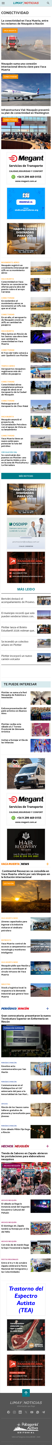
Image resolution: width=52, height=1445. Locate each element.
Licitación (9, 883)
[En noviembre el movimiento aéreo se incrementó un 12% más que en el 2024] (41, 298)
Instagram (14, 1413)
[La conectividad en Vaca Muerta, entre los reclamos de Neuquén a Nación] (26, 28)
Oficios (4, 1104)
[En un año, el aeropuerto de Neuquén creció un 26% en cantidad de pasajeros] (41, 314)
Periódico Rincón (9, 1063)
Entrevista (6, 940)
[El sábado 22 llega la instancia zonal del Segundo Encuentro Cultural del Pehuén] (41, 1200)
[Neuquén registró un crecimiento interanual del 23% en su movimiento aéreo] (41, 262)
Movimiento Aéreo (10, 262)
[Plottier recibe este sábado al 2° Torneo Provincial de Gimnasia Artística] (41, 724)
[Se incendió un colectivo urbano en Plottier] (44, 639)
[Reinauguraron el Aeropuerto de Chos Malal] (41, 400)
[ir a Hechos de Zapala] (15, 1146)
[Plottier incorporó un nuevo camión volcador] (44, 654)
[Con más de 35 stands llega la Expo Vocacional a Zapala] (41, 1241)
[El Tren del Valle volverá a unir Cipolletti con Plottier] (41, 350)
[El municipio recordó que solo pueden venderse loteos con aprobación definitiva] (44, 611)
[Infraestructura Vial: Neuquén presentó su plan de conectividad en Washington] (26, 117)
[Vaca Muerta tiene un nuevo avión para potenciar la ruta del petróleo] (41, 435)
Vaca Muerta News (9, 918)
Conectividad (10, 76)
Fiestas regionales (9, 1259)
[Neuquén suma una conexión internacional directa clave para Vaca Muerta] (26, 74)
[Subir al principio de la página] (26, 1393)
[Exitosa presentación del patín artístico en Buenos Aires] (41, 708)
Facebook (8, 1413)
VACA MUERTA (10, 30)
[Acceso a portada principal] (26, 3)
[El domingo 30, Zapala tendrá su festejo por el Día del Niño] (41, 1222)
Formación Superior (13, 1028)
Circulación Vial (9, 452)
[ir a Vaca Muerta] (15, 864)
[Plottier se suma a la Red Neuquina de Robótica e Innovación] (41, 692)
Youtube (31, 1413)
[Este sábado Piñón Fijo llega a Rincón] (41, 1126)
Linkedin (20, 1413)
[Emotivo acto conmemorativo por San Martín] (41, 1063)
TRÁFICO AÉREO (8, 366)
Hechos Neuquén (12, 1165)
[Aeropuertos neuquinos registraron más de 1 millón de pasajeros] (41, 366)
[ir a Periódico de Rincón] (15, 1008)
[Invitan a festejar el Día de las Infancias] (41, 740)
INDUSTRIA (5, 984)
